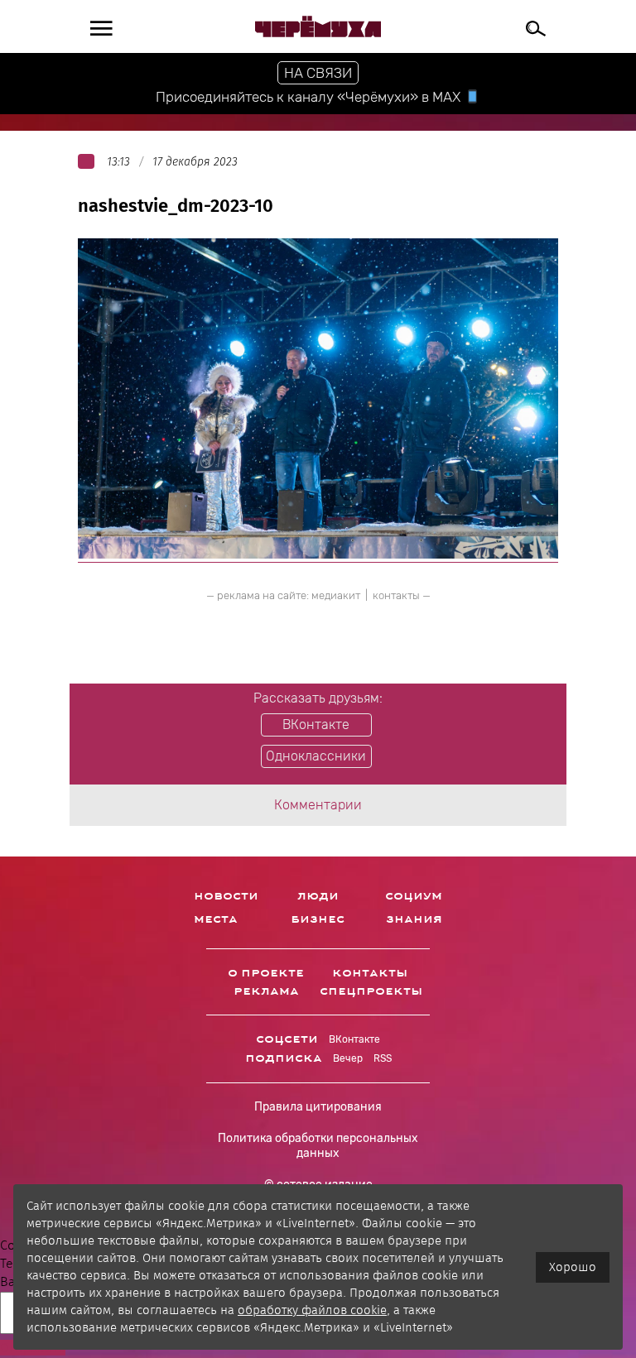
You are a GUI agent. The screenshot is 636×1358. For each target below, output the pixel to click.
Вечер (348, 1058)
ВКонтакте (354, 1039)
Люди (318, 896)
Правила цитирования (318, 1107)
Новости (226, 896)
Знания (414, 919)
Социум (413, 896)
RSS (382, 1058)
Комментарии (318, 805)
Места (216, 919)
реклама (266, 991)
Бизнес (317, 919)
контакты (396, 595)
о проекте (266, 973)
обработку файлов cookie (312, 1310)
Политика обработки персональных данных (318, 1145)
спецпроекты (371, 991)
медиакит (335, 595)
